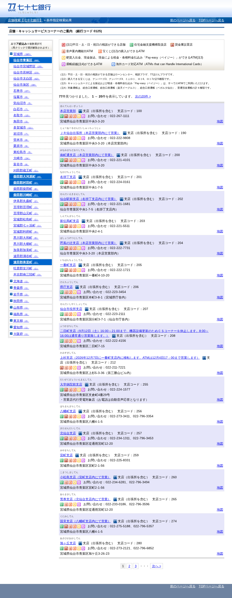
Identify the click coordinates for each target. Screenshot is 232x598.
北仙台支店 (68, 433)
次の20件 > (143, 96)
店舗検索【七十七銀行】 (25, 20)
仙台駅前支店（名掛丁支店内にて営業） (88, 199)
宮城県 (22, 54)
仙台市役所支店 (71, 309)
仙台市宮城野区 (28, 66)
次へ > (156, 566)
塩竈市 (21, 97)
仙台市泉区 (25, 84)
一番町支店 (68, 265)
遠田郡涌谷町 (26, 256)
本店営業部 (68, 111)
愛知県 (21, 327)
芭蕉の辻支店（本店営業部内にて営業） (88, 243)
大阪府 (21, 334)
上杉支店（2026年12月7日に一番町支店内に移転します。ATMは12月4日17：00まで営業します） (130, 357)
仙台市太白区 (26, 78)
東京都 (21, 320)
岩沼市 (21, 133)
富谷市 (21, 164)
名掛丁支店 (68, 177)
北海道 (21, 281)
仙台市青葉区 (26, 60)
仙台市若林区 (26, 72)
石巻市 (22, 91)
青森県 (21, 288)
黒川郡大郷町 (26, 244)
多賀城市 (23, 127)
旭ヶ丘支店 (68, 543)
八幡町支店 (68, 411)
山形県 (21, 307)
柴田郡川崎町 (26, 195)
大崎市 (22, 158)
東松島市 (22, 152)
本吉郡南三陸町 (27, 274)
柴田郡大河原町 (27, 176)
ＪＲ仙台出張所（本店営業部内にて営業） (90, 133)
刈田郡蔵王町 (26, 170)
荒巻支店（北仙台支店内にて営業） (85, 499)
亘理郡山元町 (26, 213)
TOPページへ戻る (211, 20)
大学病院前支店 (71, 384)
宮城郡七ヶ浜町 (27, 225)
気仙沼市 (22, 103)
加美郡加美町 (26, 250)
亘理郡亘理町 (26, 207)
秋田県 (21, 301)
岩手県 (21, 294)
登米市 (21, 140)
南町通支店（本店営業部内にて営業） (87, 155)
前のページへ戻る (183, 20)
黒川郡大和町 (26, 237)
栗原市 (21, 146)
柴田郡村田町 (26, 182)
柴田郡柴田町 (26, 188)
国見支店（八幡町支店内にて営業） (85, 521)
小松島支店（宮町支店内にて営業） (85, 477)
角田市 (21, 121)
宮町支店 (66, 455)
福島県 (21, 314)
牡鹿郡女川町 (26, 268)
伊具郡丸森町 (26, 201)
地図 (220, 121)
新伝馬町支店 (69, 221)
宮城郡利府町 (26, 231)
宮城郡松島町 (26, 219)
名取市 (22, 115)
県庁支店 (66, 287)
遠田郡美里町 (26, 262)
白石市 (21, 109)
